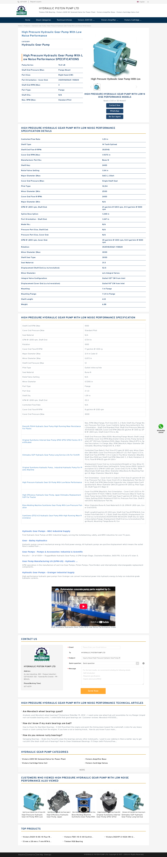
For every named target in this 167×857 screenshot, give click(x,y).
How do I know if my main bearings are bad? (47, 723)
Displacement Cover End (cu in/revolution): (40, 283)
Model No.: (25, 224)
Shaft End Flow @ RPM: (31, 150)
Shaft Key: (25, 165)
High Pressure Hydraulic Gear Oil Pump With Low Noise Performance (52, 482)
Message (72, 669)
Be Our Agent (115, 117)
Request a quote (35, 2)
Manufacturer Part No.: (31, 160)
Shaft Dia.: (26, 95)
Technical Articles (64, 20)
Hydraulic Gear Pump (39, 26)
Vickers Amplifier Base (111, 20)
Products (27, 26)
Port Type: (26, 90)
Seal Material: (27, 263)
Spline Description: (29, 214)
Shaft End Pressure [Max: (33, 70)
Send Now (93, 691)
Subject (71, 658)
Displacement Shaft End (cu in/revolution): (40, 268)
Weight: (24, 304)
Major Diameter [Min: (30, 202)
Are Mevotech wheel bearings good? (43, 711)
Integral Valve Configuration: (34, 278)
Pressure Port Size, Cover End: (35, 235)
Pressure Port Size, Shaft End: (34, 230)
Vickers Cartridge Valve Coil (134, 20)
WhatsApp (114, 111)
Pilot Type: (26, 186)
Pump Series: (28, 65)
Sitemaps (47, 855)
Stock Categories (43, 20)
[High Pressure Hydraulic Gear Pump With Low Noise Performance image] (114, 56)
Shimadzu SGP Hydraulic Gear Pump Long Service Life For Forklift (51, 455)
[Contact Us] (161, 429)
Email (71, 647)
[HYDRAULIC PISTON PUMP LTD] (21, 11)
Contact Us (31, 855)
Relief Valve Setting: (30, 170)
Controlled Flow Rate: (30, 139)
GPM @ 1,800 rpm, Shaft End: (34, 207)
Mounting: (25, 289)
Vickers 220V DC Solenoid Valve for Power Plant (88, 20)
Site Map (40, 855)
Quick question (75, 663)
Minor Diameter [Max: (31, 252)
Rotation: (25, 247)
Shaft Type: (26, 144)
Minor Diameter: (28, 273)
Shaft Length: (27, 299)
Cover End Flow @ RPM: (31, 197)
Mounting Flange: (28, 294)
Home (27, 20)
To (70, 653)
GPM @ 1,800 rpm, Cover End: (34, 240)
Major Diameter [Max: (31, 176)
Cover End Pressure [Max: (32, 181)
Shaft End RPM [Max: (31, 85)
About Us (21, 855)
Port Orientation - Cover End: (35, 80)
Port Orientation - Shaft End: (34, 219)
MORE (82, 770)
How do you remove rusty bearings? (42, 735)
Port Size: (26, 75)
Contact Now (114, 105)
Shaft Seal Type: (28, 257)
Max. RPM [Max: (29, 100)
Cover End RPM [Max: (30, 155)
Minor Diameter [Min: (30, 191)
